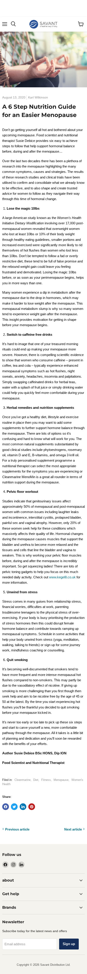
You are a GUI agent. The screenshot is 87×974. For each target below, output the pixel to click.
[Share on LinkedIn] (23, 806)
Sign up (69, 943)
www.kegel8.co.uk (62, 577)
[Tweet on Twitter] (14, 806)
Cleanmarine (22, 780)
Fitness (46, 780)
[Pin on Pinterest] (31, 806)
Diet (35, 780)
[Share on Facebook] (5, 806)
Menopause (61, 780)
